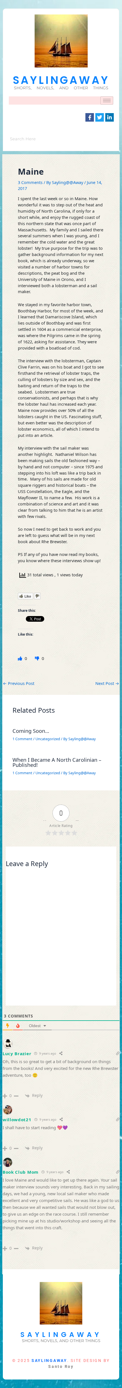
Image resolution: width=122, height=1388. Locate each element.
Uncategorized (47, 738)
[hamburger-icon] (106, 100)
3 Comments (30, 182)
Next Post (107, 683)
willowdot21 (17, 1119)
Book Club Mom (21, 1172)
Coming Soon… (30, 730)
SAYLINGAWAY (61, 80)
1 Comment (22, 738)
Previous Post (18, 683)
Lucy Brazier (17, 1053)
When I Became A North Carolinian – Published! (56, 762)
